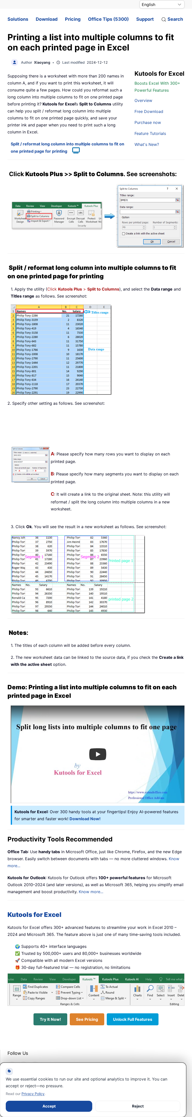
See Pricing (87, 1019)
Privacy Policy (33, 1094)
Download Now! (85, 818)
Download (47, 19)
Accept (49, 1106)
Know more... (91, 891)
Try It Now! (50, 1019)
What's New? (146, 144)
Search (175, 19)
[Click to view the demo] (73, 151)
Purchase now (147, 122)
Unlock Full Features (132, 1019)
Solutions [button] (18, 19)
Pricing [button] (72, 19)
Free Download (148, 111)
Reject (138, 1106)
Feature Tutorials (150, 133)
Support (145, 19)
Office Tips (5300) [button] (108, 19)
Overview (143, 100)
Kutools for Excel (35, 914)
